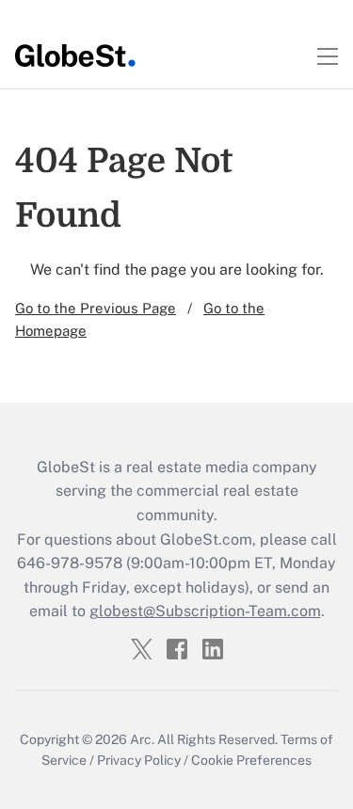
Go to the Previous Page (95, 308)
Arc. (142, 739)
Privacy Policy (139, 760)
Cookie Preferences (251, 760)
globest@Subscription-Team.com (205, 611)
